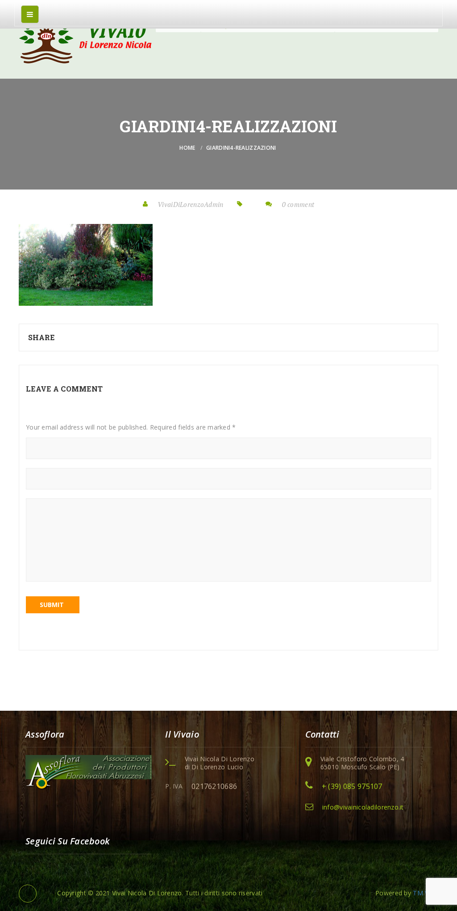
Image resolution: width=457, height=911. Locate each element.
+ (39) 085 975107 (352, 786)
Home (187, 148)
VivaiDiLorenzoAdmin (190, 204)
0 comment (298, 204)
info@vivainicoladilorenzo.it (363, 807)
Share (41, 337)
